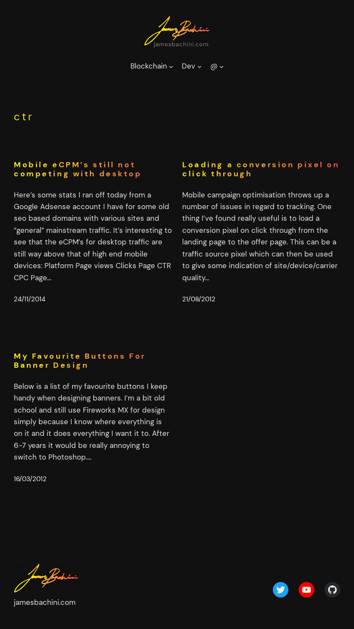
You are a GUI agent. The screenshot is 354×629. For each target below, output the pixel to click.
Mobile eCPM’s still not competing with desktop (78, 169)
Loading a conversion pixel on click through (261, 169)
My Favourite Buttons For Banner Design (80, 361)
